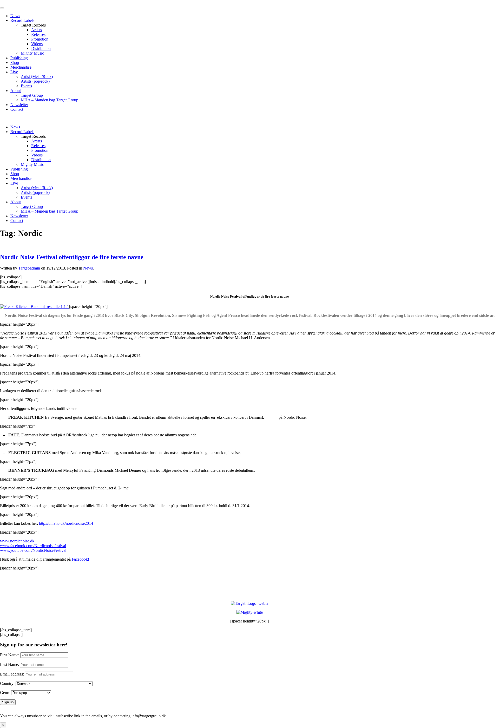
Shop (14, 62)
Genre (5, 692)
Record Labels (22, 20)
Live (14, 72)
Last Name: (9, 664)
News (15, 16)
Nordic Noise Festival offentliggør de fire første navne (71, 257)
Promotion (39, 39)
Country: (7, 683)
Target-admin (29, 268)
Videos (37, 44)
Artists (36, 30)
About (15, 90)
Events (26, 86)
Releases (38, 34)
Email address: (12, 674)
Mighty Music (32, 53)
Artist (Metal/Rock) (37, 76)
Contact (16, 109)
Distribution (41, 48)
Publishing (19, 58)
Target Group (32, 95)
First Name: (9, 655)
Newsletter (19, 104)
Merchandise (20, 67)
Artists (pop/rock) (35, 81)
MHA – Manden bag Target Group (49, 100)
